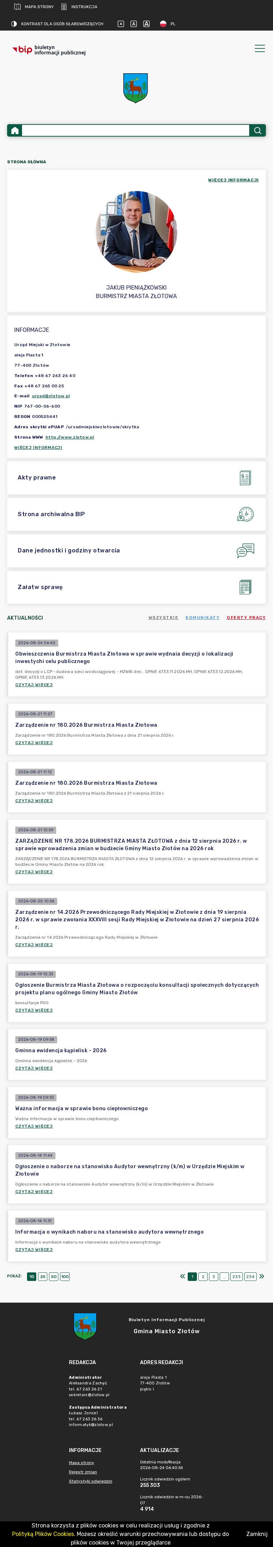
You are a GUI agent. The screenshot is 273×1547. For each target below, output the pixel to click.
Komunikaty (203, 617)
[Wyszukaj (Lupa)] (257, 130)
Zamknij (257, 1534)
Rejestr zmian (83, 1471)
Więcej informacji (38, 447)
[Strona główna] (15, 130)
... (224, 1276)
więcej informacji (233, 180)
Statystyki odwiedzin (90, 1481)
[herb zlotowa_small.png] (136, 88)
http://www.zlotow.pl (70, 437)
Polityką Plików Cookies (43, 1534)
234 (250, 1276)
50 (54, 1276)
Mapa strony (39, 6)
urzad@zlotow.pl (51, 395)
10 (32, 1276)
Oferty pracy (246, 617)
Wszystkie (164, 617)
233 (236, 1276)
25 (43, 1276)
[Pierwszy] (183, 1276)
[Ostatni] (261, 1276)
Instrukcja (84, 6)
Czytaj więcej (34, 684)
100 (65, 1276)
